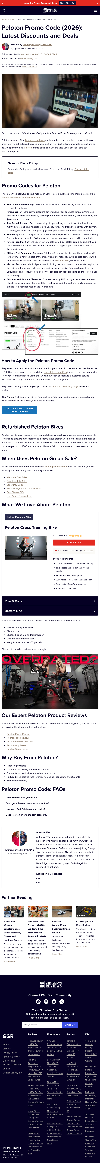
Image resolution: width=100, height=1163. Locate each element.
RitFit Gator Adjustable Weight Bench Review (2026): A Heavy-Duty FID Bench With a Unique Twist (35, 1069)
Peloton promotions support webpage (21, 197)
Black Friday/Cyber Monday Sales (24, 488)
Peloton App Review (17, 745)
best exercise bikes (35, 140)
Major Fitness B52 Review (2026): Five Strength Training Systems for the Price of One (35, 1119)
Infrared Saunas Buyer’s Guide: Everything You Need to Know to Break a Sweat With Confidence (74, 1125)
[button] (2, 3)
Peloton (28, 147)
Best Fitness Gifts (15, 492)
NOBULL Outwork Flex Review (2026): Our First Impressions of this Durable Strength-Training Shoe (36, 1095)
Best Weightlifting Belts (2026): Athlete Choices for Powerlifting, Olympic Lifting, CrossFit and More (55, 1133)
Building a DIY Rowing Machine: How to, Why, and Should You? (91, 1100)
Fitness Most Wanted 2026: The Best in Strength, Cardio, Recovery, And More (55, 1090)
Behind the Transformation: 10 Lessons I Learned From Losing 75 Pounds (74, 1049)
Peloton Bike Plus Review (20, 741)
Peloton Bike (62, 260)
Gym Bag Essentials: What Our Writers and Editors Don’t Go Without (54, 1047)
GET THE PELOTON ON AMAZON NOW (19, 410)
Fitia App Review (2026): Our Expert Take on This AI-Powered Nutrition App (35, 1047)
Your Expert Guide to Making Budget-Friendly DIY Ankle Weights (90, 1050)
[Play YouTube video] (50, 681)
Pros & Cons (13, 601)
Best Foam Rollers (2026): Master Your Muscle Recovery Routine (55, 1111)
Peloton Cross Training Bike (31, 527)
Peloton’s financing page (65, 386)
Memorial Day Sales (17, 477)
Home (4, 19)
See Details (88, 550)
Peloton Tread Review (18, 737)
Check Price (74, 542)
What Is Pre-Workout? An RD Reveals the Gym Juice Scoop (74, 1090)
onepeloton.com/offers (55, 372)
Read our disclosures (29, 66)
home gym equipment (56, 466)
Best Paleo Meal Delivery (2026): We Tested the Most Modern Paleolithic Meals (37, 929)
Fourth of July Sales (17, 481)
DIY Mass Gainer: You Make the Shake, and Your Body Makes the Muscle (90, 1146)
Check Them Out (67, 3)
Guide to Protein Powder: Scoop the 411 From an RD (74, 1106)
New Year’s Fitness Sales (19, 496)
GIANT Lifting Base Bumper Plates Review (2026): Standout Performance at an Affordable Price (35, 1143)
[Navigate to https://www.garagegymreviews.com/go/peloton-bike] (74, 551)
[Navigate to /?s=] (4, 10)
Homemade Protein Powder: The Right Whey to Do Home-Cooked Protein (91, 1076)
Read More (9, 961)
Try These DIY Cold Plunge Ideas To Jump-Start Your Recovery (91, 1122)
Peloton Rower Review (18, 734)
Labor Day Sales (15, 484)
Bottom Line (13, 611)
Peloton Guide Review (18, 749)
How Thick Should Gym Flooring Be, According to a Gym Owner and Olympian (74, 1071)
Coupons (11, 19)
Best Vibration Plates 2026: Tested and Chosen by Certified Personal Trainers (55, 1068)
